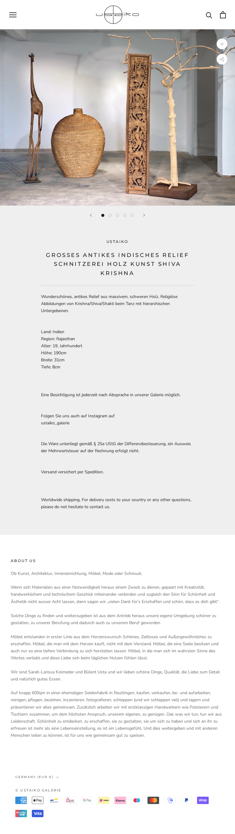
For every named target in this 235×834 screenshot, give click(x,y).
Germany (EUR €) (34, 777)
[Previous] (91, 215)
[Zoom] (222, 44)
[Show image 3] (117, 215)
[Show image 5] (132, 215)
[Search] (209, 15)
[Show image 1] (102, 215)
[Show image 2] (110, 215)
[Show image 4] (124, 215)
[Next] (144, 215)
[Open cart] (223, 14)
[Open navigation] (13, 14)
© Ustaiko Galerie (38, 790)
